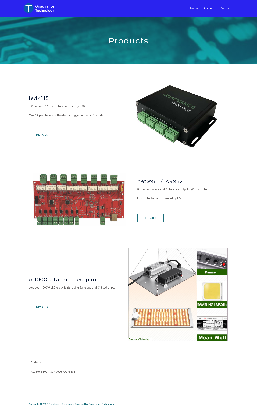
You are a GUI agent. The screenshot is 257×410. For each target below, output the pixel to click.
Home (194, 8)
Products (209, 8)
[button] (42, 135)
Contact (225, 8)
